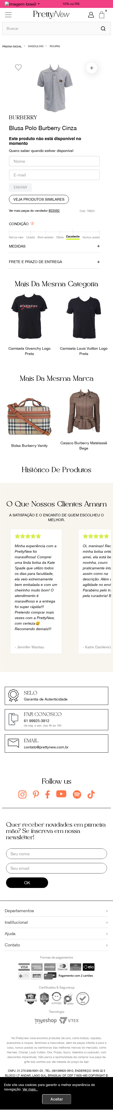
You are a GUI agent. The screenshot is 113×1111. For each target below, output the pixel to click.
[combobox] (56, 28)
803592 (54, 211)
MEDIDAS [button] (17, 246)
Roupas (55, 46)
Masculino (36, 46)
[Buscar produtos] (103, 28)
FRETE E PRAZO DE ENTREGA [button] (35, 262)
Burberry (23, 118)
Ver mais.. (30, 1089)
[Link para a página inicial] (12, 46)
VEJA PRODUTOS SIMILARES (38, 199)
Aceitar (56, 1099)
